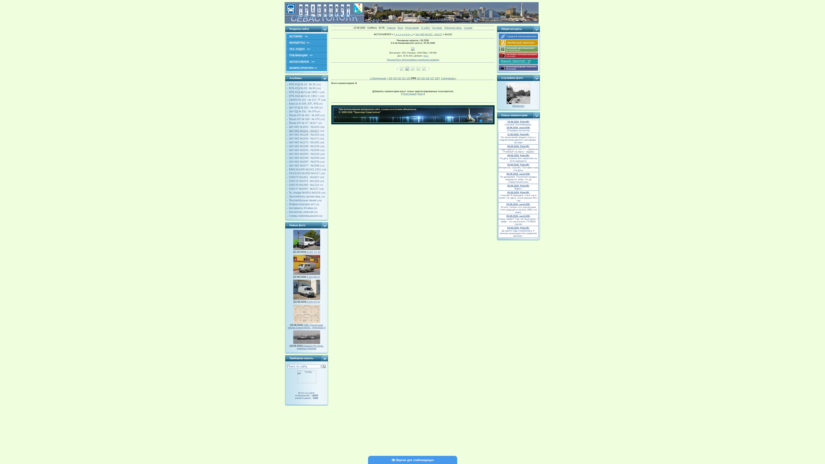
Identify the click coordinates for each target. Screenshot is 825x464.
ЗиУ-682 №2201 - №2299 (304, 150)
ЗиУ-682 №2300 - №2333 (304, 154)
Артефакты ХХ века (301, 208)
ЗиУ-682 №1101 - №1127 (304, 130)
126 (427, 78)
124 (418, 78)
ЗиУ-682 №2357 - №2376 (304, 161)
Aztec (426, 56)
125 (423, 78)
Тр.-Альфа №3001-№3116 (304, 192)
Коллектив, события (301, 212)
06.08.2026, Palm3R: (518, 164)
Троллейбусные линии (302, 200)
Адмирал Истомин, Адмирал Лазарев (310, 347)
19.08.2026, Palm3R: (518, 122)
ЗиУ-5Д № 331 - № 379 (302, 111)
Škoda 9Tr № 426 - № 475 (304, 119)
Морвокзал (518, 106)
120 (399, 78)
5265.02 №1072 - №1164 (304, 181)
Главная (391, 27)
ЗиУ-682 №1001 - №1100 (304, 126)
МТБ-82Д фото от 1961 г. (304, 96)
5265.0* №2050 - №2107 (304, 188)
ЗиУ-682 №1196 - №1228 (304, 146)
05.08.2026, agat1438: (518, 204)
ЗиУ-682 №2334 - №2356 (304, 157)
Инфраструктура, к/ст (302, 204)
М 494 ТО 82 (313, 252)
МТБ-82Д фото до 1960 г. (304, 92)
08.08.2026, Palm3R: (518, 146)
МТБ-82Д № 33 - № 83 (302, 88)
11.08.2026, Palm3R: (518, 134)
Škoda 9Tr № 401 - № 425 (304, 115)
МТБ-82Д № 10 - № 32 (302, 84)
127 (432, 78)
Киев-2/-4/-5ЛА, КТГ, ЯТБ (304, 103)
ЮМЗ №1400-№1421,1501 (305, 169)
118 (390, 78)
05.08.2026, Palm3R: (518, 186)
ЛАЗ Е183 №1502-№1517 (304, 173)
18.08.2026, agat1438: (518, 127)
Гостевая (437, 27)
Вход (400, 27)
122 (408, 78)
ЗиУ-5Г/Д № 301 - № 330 (304, 107)
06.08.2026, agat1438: (518, 174)
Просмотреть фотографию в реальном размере (413, 59)
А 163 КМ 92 (313, 277)
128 (436, 78)
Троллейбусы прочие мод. (305, 196)
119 (395, 78)
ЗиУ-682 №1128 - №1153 (304, 134)
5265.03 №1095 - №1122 (304, 184)
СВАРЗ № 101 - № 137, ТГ (305, 99)
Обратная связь (453, 27)
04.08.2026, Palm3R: (518, 228)
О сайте (425, 27)
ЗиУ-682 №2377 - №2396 (304, 165)
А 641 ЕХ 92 (313, 302)
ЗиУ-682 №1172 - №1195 (304, 142)
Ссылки (468, 27)
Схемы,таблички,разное (303, 215)
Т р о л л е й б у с (403, 34)
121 (404, 78)
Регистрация (412, 27)
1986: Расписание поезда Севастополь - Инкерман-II (306, 326)
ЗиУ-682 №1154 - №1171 (304, 138)
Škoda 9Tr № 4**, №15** (303, 123)
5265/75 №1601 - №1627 (304, 177)
